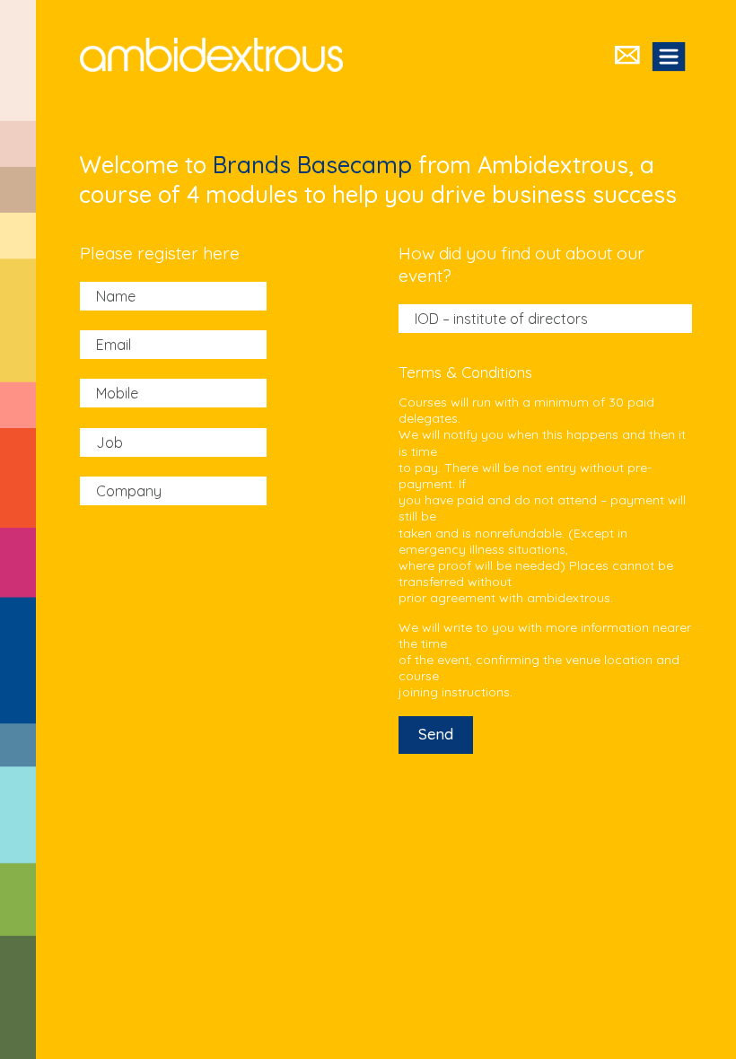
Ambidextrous (211, 55)
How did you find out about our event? (521, 264)
